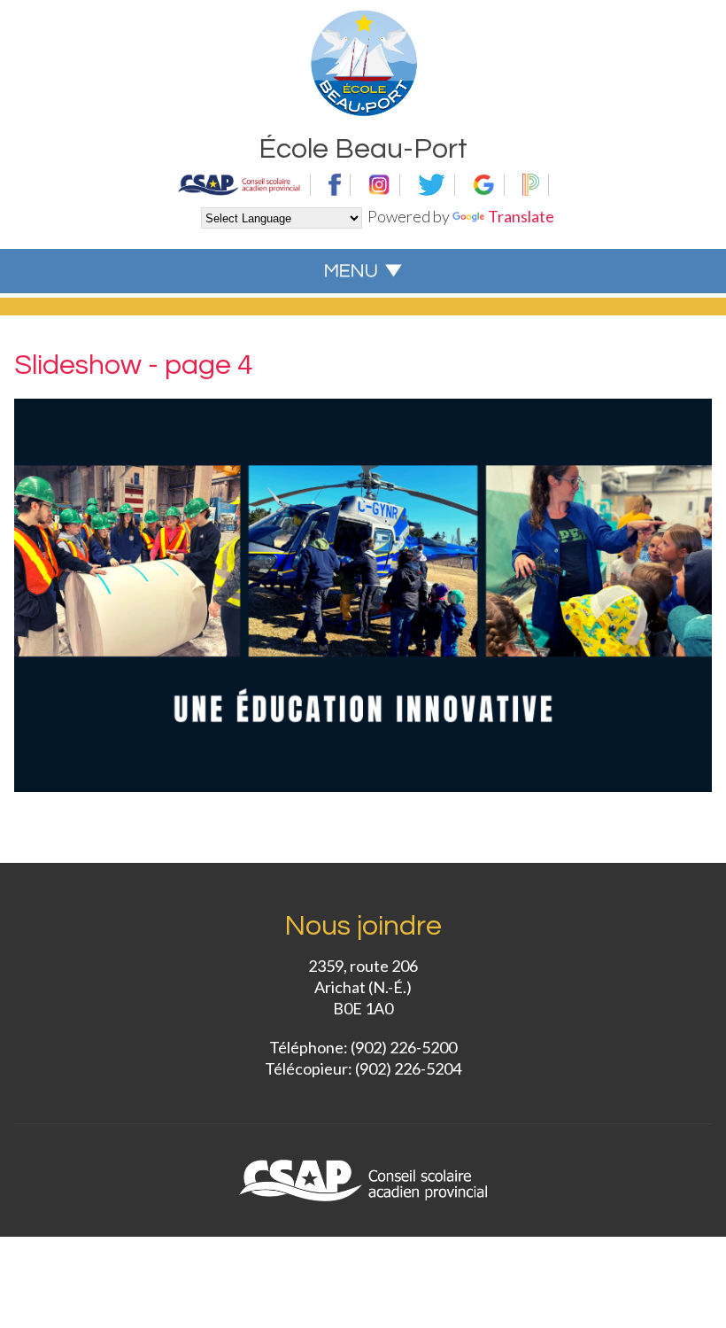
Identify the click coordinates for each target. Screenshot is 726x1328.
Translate (521, 216)
